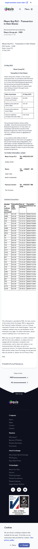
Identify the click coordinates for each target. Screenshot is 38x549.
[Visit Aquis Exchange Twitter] (13, 490)
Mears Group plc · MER (13, 32)
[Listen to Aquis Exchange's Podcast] (25, 490)
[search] (20, 9)
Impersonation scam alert (15, 2)
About (11, 420)
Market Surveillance (16, 478)
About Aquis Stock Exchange (18, 455)
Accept (25, 545)
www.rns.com (25, 333)
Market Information (15, 443)
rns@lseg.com (11, 333)
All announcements (18, 382)
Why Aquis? (13, 437)
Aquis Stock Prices (15, 461)
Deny (14, 545)
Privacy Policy (28, 352)
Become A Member (15, 440)
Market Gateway (14, 481)
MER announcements (18, 377)
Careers (11, 428)
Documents (12, 446)
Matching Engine (14, 475)
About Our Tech (14, 469)
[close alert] (31, 2)
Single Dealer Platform (16, 484)
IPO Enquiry (13, 458)
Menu (27, 9)
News (11, 422)
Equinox (11, 472)
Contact (11, 425)
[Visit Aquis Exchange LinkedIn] (19, 490)
